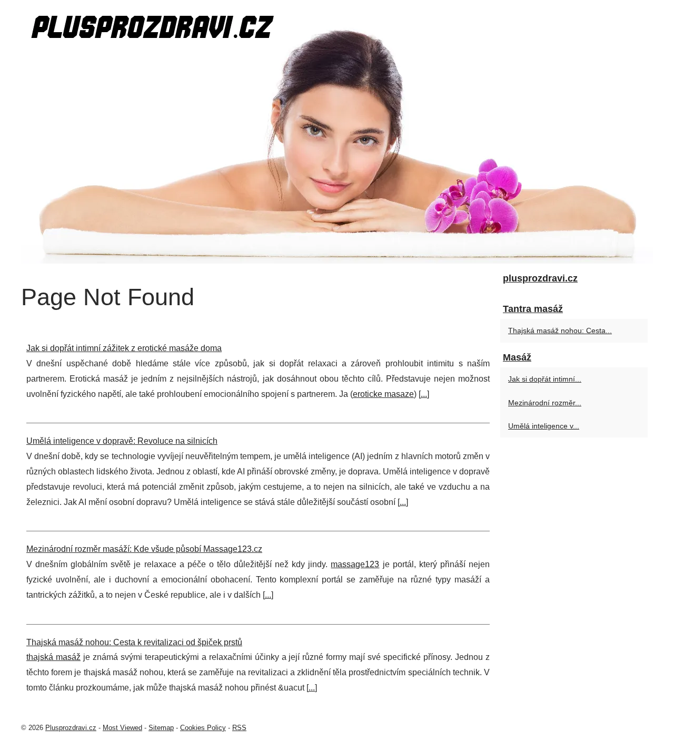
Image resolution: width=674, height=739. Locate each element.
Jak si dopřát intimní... (544, 379)
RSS (239, 728)
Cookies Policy (203, 728)
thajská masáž (53, 657)
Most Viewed (122, 728)
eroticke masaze (383, 394)
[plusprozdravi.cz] (337, 132)
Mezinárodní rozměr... (544, 402)
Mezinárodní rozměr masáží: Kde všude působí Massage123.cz (144, 548)
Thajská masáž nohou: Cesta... (560, 330)
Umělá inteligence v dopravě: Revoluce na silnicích (121, 440)
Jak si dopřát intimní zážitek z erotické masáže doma (124, 348)
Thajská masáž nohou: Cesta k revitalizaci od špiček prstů (134, 642)
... (424, 394)
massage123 (355, 564)
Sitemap (161, 728)
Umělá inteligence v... (543, 426)
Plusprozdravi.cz (70, 728)
